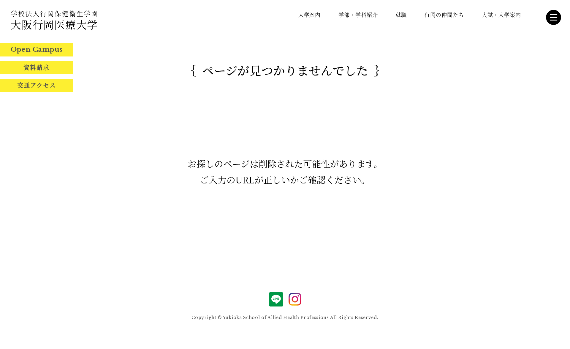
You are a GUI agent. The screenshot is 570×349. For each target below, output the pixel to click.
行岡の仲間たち (444, 14)
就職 (401, 14)
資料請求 (36, 67)
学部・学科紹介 (358, 14)
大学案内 (309, 14)
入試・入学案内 (501, 14)
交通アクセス (36, 85)
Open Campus (37, 49)
